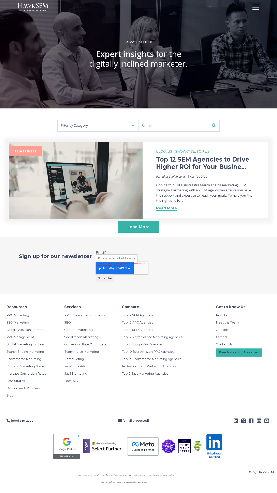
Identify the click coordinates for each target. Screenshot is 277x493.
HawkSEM (39, 7)
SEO (67, 322)
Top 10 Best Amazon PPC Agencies (148, 352)
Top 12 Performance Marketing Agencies (152, 337)
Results (221, 315)
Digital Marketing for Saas (25, 344)
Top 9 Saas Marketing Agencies (145, 373)
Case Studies (15, 381)
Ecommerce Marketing (23, 359)
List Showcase (181, 151)
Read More (166, 208)
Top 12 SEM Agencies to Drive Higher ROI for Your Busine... (202, 163)
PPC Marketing (17, 315)
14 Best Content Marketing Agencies (149, 366)
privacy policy (167, 475)
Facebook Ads (74, 366)
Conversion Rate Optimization (86, 344)
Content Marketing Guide (25, 366)
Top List (204, 151)
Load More (138, 226)
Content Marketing (78, 330)
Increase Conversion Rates (26, 373)
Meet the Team (227, 322)
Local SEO (71, 381)
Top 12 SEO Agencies (137, 330)
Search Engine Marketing (25, 352)
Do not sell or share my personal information (124, 482)
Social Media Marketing (81, 337)
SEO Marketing (17, 322)
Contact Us (224, 344)
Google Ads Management (25, 330)
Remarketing (74, 359)
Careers (221, 337)
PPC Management (20, 337)
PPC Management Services (84, 315)
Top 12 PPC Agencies (137, 322)
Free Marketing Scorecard (239, 352)
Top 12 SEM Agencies (137, 315)
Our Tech (223, 330)
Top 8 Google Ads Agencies (142, 344)
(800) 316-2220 (21, 420)
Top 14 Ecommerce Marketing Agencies (151, 359)
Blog (161, 151)
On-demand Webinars (23, 388)
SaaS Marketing (75, 373)
